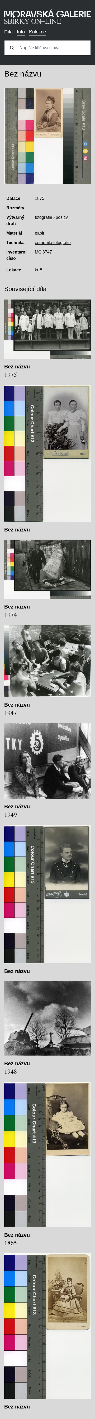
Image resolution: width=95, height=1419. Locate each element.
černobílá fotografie (53, 242)
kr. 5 (38, 270)
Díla (8, 31)
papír (39, 233)
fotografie (43, 217)
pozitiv (62, 217)
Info (21, 31)
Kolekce (37, 31)
